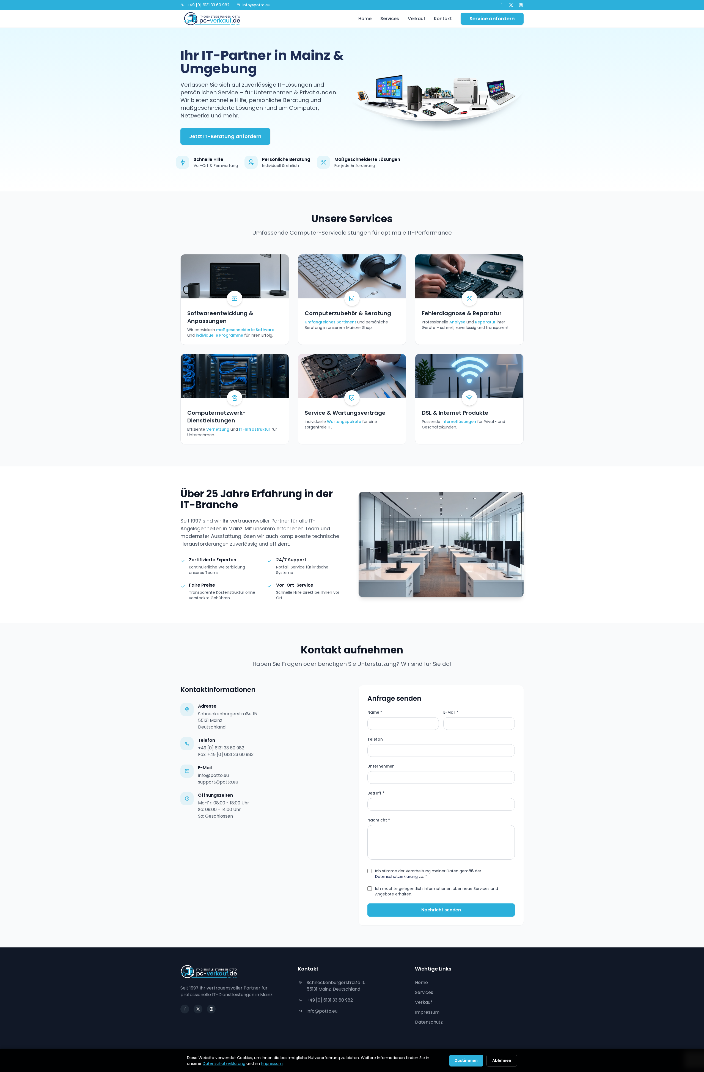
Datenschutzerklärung (396, 876)
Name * (374, 712)
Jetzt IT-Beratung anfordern (225, 136)
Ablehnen (501, 1060)
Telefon (375, 739)
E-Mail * (450, 712)
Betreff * (375, 793)
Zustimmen (466, 1060)
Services (389, 18)
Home (365, 18)
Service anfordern (492, 18)
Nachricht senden (441, 910)
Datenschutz (429, 1022)
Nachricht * (378, 820)
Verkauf (416, 18)
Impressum (427, 1012)
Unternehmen (381, 766)
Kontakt (443, 18)
